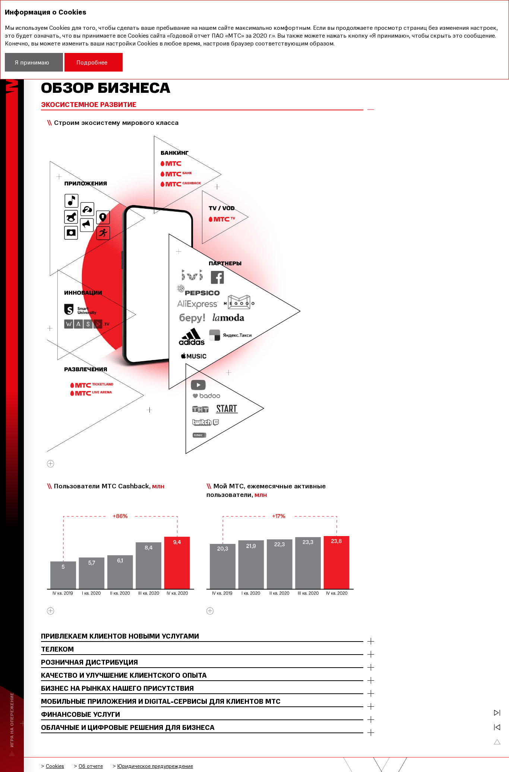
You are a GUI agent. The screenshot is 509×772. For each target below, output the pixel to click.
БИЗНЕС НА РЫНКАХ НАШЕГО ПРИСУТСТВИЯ (117, 688)
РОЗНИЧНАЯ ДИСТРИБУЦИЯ (89, 662)
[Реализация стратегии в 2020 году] (497, 727)
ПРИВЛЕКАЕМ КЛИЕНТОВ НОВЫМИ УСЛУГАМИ (120, 636)
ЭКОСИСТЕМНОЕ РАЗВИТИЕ (88, 104)
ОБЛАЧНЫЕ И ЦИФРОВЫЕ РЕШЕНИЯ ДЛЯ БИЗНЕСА (128, 727)
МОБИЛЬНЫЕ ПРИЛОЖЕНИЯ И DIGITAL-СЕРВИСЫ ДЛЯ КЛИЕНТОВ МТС (161, 701)
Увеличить (50, 466)
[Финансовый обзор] (497, 713)
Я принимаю (32, 62)
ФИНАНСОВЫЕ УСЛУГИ (80, 714)
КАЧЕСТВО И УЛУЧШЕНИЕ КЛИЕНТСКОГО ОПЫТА (124, 675)
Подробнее (91, 62)
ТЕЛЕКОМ (57, 649)
